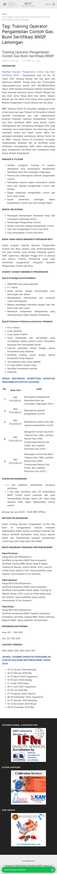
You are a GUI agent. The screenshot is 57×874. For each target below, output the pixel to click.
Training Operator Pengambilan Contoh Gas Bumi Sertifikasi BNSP (28, 54)
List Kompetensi (28, 861)
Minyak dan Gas (10, 61)
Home (4, 14)
